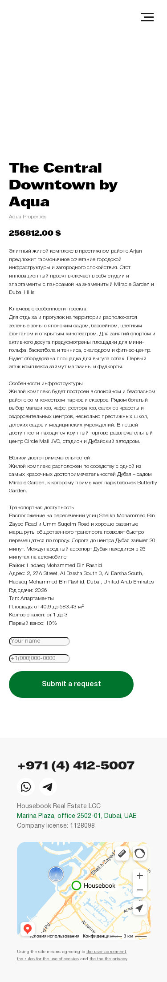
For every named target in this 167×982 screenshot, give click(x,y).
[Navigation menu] (147, 17)
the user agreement (106, 952)
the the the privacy (108, 959)
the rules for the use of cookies (48, 959)
